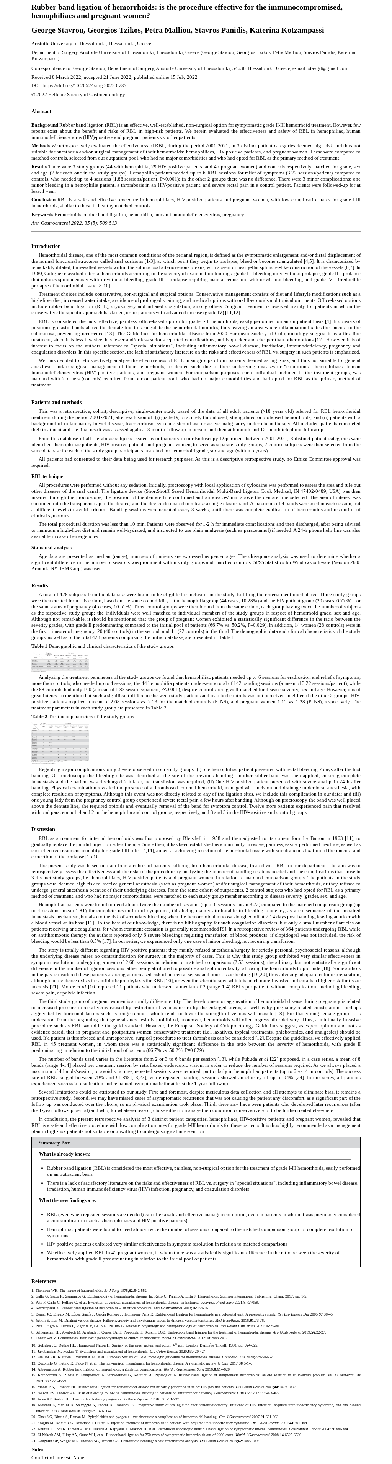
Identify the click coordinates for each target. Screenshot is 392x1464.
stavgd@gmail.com (328, 68)
